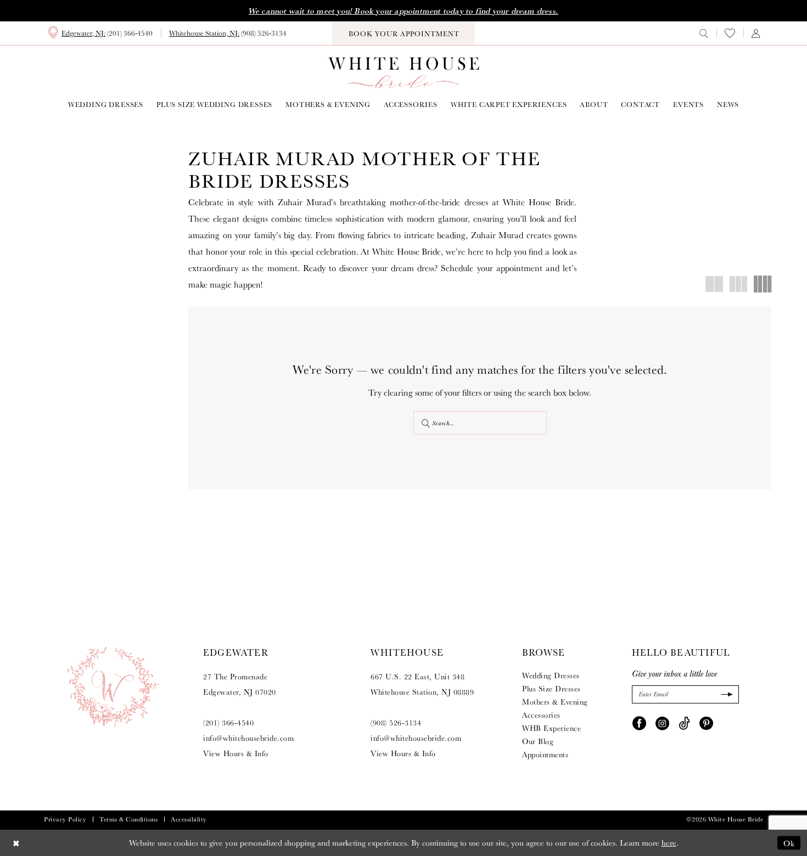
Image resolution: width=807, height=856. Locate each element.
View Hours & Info (235, 753)
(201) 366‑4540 (228, 723)
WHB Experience (551, 728)
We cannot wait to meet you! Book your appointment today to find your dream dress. (403, 10)
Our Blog (537, 741)
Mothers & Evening (555, 702)
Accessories (541, 715)
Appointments (545, 754)
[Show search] (703, 33)
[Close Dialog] (16, 842)
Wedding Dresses (551, 675)
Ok (789, 842)
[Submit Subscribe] (725, 694)
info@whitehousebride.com (248, 738)
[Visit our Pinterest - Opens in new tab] (706, 722)
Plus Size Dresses (551, 689)
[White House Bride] (403, 72)
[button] (756, 33)
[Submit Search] (426, 423)
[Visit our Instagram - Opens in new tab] (662, 722)
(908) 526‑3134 (396, 723)
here (669, 842)
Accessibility (189, 819)
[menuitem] (99, 33)
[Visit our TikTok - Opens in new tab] (684, 722)
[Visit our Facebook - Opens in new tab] (639, 722)
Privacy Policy (65, 819)
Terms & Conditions (128, 819)
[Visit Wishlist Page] (729, 33)
